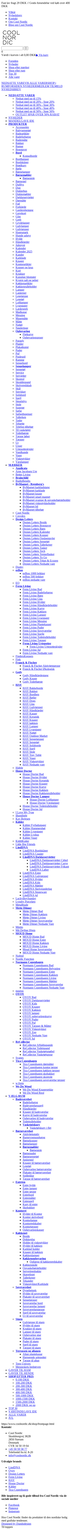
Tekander (28, 1280)
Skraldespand (23, 382)
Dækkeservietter (25, 197)
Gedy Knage (30, 678)
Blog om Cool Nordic (21, 24)
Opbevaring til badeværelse (38, 1118)
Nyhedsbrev (15, 15)
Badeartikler (22, 133)
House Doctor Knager (35, 783)
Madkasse (21, 312)
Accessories (22, 127)
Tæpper (20, 439)
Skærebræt (29, 1274)
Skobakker (29, 1207)
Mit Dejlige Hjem (25, 930)
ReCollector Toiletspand (36, 1048)
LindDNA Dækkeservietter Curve (49, 863)
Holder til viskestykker (35, 1242)
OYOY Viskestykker (34, 1029)
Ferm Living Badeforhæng (38, 592)
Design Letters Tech (34, 551)
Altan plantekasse (32, 1354)
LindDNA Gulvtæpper (35, 876)
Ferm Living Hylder (34, 602)
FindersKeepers (24, 656)
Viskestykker (23, 458)
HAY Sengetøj (31, 742)
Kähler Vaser (30, 837)
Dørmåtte (21, 200)
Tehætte (20, 423)
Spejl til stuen (30, 1344)
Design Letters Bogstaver (37, 525)
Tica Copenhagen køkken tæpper (41, 1070)
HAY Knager (30, 719)
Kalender (21, 248)
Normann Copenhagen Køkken (40, 974)
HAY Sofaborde (32, 745)
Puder (19, 350)
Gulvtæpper (22, 229)
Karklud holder (31, 1248)
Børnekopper (30, 1140)
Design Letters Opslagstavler (39, 538)
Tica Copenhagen (18, 1489)
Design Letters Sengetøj (36, 541)
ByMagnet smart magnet (36, 496)
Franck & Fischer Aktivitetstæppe (41, 665)
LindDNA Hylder (33, 879)
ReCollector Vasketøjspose (38, 1054)
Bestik (26, 1236)
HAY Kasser (30, 713)
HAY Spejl (29, 748)
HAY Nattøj (29, 732)
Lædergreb (22, 308)
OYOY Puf (29, 1022)
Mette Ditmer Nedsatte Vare (38, 923)
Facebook (14, 1504)
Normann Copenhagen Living (39, 978)
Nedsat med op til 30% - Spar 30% (35, 104)
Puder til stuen (31, 1341)
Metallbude (22, 904)
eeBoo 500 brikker (33, 576)
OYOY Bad (29, 997)
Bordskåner (22, 162)
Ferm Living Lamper (34, 614)
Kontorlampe (30, 1220)
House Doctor (16, 1483)
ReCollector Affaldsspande (38, 1044)
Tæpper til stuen (32, 1347)
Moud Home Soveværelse (37, 949)
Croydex (20, 515)
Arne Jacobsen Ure (26, 471)
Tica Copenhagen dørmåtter (38, 1064)
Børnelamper (23, 171)
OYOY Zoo (29, 1032)
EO (17, 582)
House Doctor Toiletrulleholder (40, 805)
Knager (20, 261)
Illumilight (21, 815)
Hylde (19, 238)
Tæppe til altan (31, 1360)
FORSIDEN (15, 86)
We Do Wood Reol (33, 1092)
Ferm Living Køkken (34, 611)
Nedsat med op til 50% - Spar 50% (35, 111)
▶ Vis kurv (42, 54)
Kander (20, 254)
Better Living (23, 474)
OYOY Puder (30, 1019)
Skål (18, 388)
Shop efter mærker (19, 67)
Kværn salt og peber (27, 280)
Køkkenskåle (30, 1264)
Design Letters (17, 1473)
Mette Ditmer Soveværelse (37, 920)
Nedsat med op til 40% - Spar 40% (35, 108)
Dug (18, 187)
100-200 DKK (24, 1382)
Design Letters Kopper (35, 535)
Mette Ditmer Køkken (35, 914)
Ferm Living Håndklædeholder (40, 605)
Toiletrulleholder (32, 1121)
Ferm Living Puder (33, 627)
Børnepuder (29, 1153)
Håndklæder (22, 241)
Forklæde (21, 206)
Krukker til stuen (32, 1328)
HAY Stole (29, 751)
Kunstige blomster (26, 276)
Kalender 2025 (24, 251)
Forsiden (13, 60)
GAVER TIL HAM (20, 1370)
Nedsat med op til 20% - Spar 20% (35, 101)
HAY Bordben (31, 694)
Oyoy (12, 1470)
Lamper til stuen (32, 1331)
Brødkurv (21, 165)
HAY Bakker (30, 691)
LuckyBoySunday (26, 898)
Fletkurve (28, 334)
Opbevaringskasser (33, 1229)
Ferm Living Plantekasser (37, 624)
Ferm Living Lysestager (36, 617)
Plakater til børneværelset (37, 1172)
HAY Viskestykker (33, 761)
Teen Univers (23, 1363)
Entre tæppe (29, 1191)
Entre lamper (30, 1188)
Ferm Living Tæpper (34, 640)
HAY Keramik (31, 716)
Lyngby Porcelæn (25, 901)
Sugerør (20, 407)
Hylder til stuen (31, 1325)
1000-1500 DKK (25, 1398)
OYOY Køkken (32, 1009)
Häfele (19, 767)
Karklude (21, 257)
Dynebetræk (29, 1290)
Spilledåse (28, 1175)
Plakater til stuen (32, 1338)
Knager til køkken (33, 1252)
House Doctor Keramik (36, 780)
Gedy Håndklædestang (35, 675)
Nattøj (19, 324)
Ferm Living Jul (32, 649)
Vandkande (22, 452)
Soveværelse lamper (34, 1306)
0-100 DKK (22, 1379)
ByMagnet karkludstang (36, 487)
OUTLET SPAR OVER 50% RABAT (38, 114)
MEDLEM (43, 86)
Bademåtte (21, 139)
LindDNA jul (30, 895)
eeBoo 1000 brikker (34, 573)
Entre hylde (29, 1185)
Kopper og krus (24, 267)
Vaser (19, 455)
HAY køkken (30, 723)
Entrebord (28, 1194)
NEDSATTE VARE (12, 82)
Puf (17, 353)
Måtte (19, 321)
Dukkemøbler (23, 194)
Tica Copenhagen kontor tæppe (40, 1067)
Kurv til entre (30, 1204)
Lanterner (21, 292)
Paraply (20, 340)
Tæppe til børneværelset (36, 1178)
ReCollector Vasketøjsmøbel (38, 1051)
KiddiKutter (22, 841)
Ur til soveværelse (33, 1315)
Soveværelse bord (33, 1303)
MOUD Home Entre (34, 939)
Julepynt (20, 245)
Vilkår (12, 12)
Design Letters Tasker (35, 547)
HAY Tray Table (32, 755)
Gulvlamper (22, 225)
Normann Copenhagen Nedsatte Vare (43, 987)
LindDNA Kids (31, 882)
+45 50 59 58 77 (18, 1449)
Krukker (20, 273)
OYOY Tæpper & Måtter (37, 1025)
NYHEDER (30, 86)
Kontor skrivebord (33, 1217)
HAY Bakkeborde (33, 688)
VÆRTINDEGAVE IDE (23, 1411)
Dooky (19, 566)
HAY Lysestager (32, 729)
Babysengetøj (23, 130)
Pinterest (13, 1508)
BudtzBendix (23, 480)
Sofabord (21, 394)
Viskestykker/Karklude (35, 1284)
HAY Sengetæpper (33, 739)
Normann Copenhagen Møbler (40, 981)
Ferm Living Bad (32, 589)
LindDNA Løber (39, 869)
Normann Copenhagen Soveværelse (43, 984)
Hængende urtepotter (34, 1357)
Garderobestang (24, 210)
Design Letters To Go (35, 557)
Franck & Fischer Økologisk (39, 668)
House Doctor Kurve (34, 786)
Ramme (20, 359)
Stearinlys (21, 401)
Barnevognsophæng (34, 1137)
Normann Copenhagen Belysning (41, 968)
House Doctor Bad (33, 774)
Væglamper (22, 461)
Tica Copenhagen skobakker (39, 1073)
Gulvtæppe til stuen (33, 1322)
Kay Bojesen (23, 818)
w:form (20, 1083)
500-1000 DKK (24, 1395)
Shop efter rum (17, 70)
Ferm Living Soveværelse (37, 630)
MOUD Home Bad (33, 936)
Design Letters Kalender (36, 531)
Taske (19, 420)
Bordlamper (22, 159)
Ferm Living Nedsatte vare (38, 653)
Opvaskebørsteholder (34, 1268)
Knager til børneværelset (36, 1162)
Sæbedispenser (24, 414)
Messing (20, 315)
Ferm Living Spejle (33, 633)
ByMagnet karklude (34, 490)
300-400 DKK (24, 1389)
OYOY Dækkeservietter (36, 1000)
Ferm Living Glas (33, 598)
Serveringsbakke (32, 1271)
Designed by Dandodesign (16, 1523)
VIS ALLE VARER (35, 82)
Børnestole (29, 178)
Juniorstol (28, 1159)
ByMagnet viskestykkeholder (39, 503)
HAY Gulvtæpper (33, 707)
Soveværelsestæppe (34, 1309)
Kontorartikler (23, 264)
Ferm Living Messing (35, 621)
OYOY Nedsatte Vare (35, 1035)
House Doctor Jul (32, 809)
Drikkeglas (29, 1239)
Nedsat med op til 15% (28, 98)
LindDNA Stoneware (35, 892)
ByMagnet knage (32, 493)
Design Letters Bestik (35, 522)
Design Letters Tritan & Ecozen (40, 560)
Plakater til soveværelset (36, 1296)
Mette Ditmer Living (34, 917)
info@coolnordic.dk (20, 1455)
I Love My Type (25, 812)
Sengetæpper (30, 1299)
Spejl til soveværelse (34, 1312)
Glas (18, 216)
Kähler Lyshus (31, 834)
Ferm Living (16, 1476)
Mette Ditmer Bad (33, 911)
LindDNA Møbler (33, 885)
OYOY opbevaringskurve (37, 1016)
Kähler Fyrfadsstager (34, 825)
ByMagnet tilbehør (33, 509)
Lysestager (21, 305)
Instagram (14, 1511)
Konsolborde (30, 155)
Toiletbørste (22, 433)
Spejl (18, 398)
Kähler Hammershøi (34, 828)
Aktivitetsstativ (31, 1134)
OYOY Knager (31, 1006)
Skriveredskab (24, 385)
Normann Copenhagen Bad (38, 965)
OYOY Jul (29, 1038)
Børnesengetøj (31, 1156)
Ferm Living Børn (33, 595)
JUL (11, 1417)
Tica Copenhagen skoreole (37, 1076)
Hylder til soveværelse (35, 1293)
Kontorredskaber (32, 1223)
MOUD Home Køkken (36, 943)
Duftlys (20, 184)
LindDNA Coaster (33, 853)
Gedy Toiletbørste (33, 681)
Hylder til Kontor (32, 1213)
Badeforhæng (23, 136)
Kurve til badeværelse (35, 1115)
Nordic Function (25, 958)
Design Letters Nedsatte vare (39, 563)
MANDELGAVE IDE (21, 120)
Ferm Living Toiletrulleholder (39, 637)
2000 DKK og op (25, 1405)
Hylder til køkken (32, 1245)
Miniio (19, 927)
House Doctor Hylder (35, 777)
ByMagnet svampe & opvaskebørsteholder (46, 500)
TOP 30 (13, 1408)
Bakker (20, 143)
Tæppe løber (23, 436)
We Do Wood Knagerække (38, 1089)
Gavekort (21, 213)
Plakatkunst (22, 347)
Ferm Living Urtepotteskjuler (46, 646)
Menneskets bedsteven (28, 1366)
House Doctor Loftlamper (44, 799)
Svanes (20, 1057)
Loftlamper (22, 302)
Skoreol (20, 378)
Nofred (20, 955)
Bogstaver (21, 149)
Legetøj (20, 299)
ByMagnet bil (30, 506)
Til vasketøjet (23, 429)
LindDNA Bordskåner (35, 850)
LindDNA (14, 1467)
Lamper (20, 289)
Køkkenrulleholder (26, 286)
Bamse (19, 146)
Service (20, 372)
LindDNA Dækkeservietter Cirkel (49, 860)
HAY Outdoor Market (35, 735)
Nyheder (13, 64)
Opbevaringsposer (33, 337)
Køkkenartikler (24, 283)
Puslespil (21, 356)
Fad (18, 203)
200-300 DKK (24, 1385)
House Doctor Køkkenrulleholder (41, 793)
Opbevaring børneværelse (37, 1169)
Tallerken (21, 417)
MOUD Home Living (35, 946)
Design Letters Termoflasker (38, 554)
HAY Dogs (29, 700)
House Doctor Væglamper (44, 802)
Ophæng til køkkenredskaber (46, 1261)
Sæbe (19, 410)
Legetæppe (22, 296)
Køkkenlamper (31, 1255)
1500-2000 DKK (25, 1401)
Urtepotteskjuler (24, 449)
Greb (18, 219)
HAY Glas (29, 704)
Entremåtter (29, 1197)
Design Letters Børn (34, 528)
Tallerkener (29, 1277)
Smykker (21, 391)
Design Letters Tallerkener (37, 544)
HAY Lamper (30, 726)
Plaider (19, 343)
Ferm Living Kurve (33, 608)
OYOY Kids (30, 1003)
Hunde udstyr (23, 235)
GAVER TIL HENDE (21, 1373)
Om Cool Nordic (18, 21)
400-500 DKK (24, 1392)
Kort (18, 270)
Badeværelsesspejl (33, 1105)
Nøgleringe (22, 327)
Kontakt (13, 18)
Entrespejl (28, 1201)
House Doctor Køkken (35, 790)
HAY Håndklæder (33, 710)
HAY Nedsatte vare (34, 764)
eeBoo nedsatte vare (34, 579)
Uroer (19, 445)
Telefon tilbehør (24, 426)
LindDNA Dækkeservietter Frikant (49, 866)
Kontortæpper (30, 1226)
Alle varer (14, 76)
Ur (17, 442)
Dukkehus (21, 190)
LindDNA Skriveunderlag (37, 888)
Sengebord (22, 363)
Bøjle (19, 168)
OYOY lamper (31, 1013)
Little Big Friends (25, 844)
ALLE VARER (17, 1414)
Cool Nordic (23, 512)
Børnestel (21, 181)
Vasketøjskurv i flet (40, 1127)
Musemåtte (22, 318)
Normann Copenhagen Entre (39, 971)
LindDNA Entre (32, 872)
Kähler (12, 1486)
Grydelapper (23, 222)
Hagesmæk (22, 232)
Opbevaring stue (32, 1334)
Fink (18, 659)
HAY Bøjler (29, 697)
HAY (12, 1480)
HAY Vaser (29, 758)
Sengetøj (20, 369)
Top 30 (12, 73)
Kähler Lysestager (33, 831)
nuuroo (20, 990)
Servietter (21, 375)
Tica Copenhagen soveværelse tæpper (44, 1080)
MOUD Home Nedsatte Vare (39, 952)
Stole (18, 404)
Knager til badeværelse (35, 1111)
